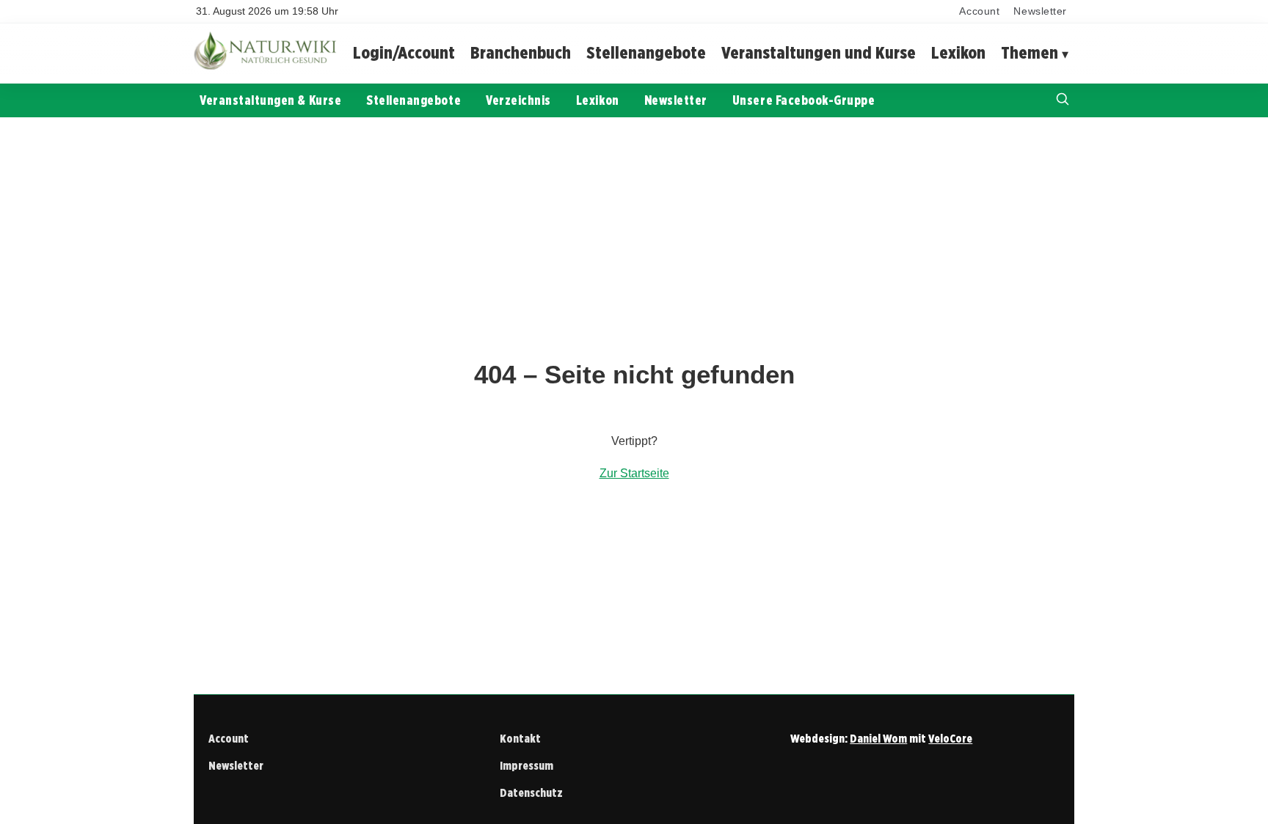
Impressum (526, 766)
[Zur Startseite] (267, 65)
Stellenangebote (646, 52)
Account (979, 11)
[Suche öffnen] (1062, 101)
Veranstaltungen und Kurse (818, 52)
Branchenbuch (520, 52)
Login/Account (404, 52)
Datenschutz (531, 793)
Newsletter (1040, 11)
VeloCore (950, 739)
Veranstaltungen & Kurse (270, 100)
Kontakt (520, 739)
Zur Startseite (634, 473)
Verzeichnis (518, 100)
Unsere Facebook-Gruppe (803, 100)
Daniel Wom (878, 739)
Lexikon (958, 52)
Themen (1029, 52)
